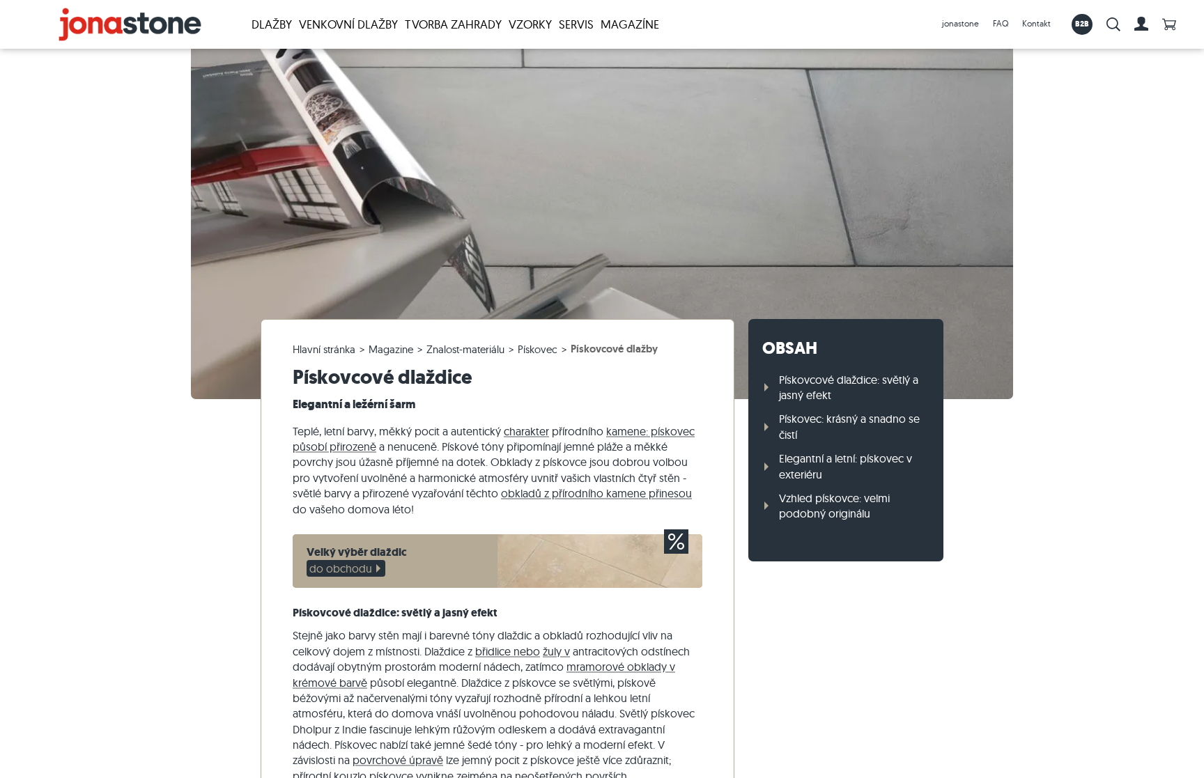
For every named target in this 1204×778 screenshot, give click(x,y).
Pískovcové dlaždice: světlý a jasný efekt (848, 387)
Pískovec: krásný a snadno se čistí (849, 426)
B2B (1082, 23)
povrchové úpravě (398, 760)
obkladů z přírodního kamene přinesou (596, 493)
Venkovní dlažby (348, 24)
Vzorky (530, 24)
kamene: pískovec (650, 431)
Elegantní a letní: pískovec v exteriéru (845, 466)
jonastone (960, 23)
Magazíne (630, 24)
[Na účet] (1141, 24)
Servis (576, 24)
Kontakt (1036, 23)
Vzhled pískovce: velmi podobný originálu (834, 505)
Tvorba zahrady (453, 24)
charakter (526, 431)
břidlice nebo (507, 651)
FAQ (1000, 23)
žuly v (556, 651)
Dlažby (272, 24)
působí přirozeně (334, 446)
